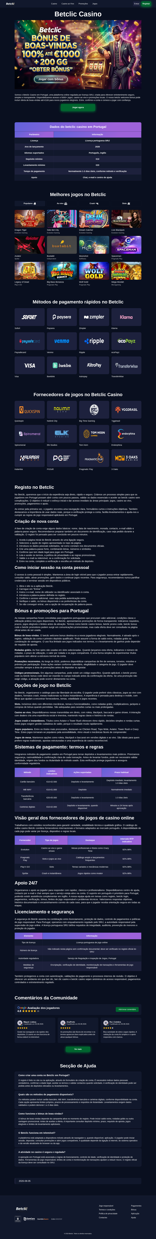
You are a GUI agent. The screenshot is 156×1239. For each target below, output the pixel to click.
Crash (92, 203)
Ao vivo (60, 203)
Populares (28, 203)
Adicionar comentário (127, 1009)
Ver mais (78, 1049)
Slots (124, 203)
